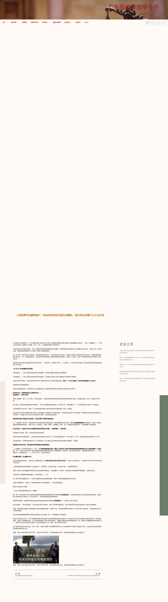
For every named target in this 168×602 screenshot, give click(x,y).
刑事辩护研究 (34, 22)
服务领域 (13, 22)
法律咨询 (77, 22)
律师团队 (24, 22)
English (86, 22)
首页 (4, 22)
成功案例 (44, 22)
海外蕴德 (67, 22)
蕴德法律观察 (57, 22)
